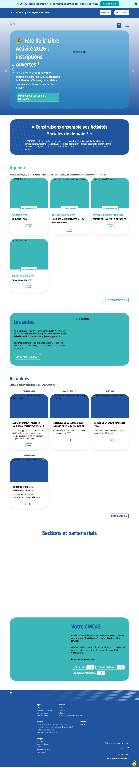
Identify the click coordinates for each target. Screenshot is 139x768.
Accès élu (105, 12)
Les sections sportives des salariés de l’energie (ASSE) (55, 727)
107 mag (40, 741)
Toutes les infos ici (109, 4)
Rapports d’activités (43, 749)
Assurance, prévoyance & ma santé (70, 716)
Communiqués (42, 752)
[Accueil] (20, 23)
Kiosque (40, 739)
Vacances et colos (43, 744)
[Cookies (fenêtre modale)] (134, 763)
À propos (40, 705)
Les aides (62, 705)
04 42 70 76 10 (17, 12)
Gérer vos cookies (43, 716)
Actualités (83, 722)
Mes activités (122, 12)
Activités (40, 722)
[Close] (136, 4)
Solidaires (62, 713)
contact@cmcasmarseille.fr (40, 12)
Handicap (62, 710)
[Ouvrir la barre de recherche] (119, 25)
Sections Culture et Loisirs (45, 730)
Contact (39, 707)
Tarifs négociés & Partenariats (47, 733)
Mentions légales (42, 713)
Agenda (82, 724)
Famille (61, 707)
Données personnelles (44, 710)
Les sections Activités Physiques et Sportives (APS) (54, 724)
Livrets (39, 747)
